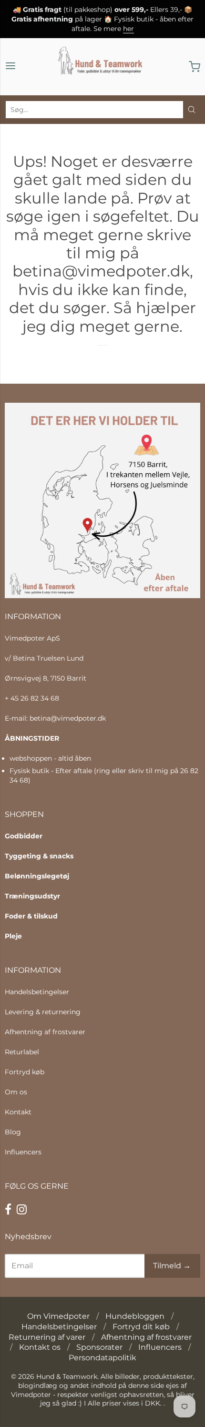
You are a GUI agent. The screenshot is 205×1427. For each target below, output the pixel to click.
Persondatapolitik (102, 1357)
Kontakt (18, 1112)
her (128, 28)
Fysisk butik (29, 770)
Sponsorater (99, 1347)
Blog (13, 1132)
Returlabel (22, 1052)
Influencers (23, 1152)
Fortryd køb (24, 1072)
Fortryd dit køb (141, 1326)
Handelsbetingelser (37, 992)
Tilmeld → (172, 1265)
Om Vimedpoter (58, 1316)
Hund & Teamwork (66, 1376)
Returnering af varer (47, 1337)
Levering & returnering (43, 1012)
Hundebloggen (134, 1316)
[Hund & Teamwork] (102, 67)
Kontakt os (40, 1347)
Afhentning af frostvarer (45, 1032)
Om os (16, 1092)
